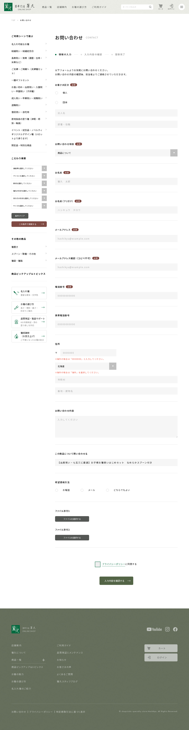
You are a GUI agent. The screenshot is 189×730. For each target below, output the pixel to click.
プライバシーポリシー (41, 711)
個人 (65, 92)
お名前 (62, 172)
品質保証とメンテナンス (70, 652)
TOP (13, 20)
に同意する (119, 564)
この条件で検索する (27, 224)
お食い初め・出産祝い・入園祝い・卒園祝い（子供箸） (26, 89)
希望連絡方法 (62, 482)
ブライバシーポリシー (113, 564)
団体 (65, 102)
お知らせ (61, 659)
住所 (57, 344)
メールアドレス (66, 229)
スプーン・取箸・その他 (23, 253)
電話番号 (63, 286)
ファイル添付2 (62, 529)
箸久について (18, 652)
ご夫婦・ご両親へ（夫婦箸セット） (26, 71)
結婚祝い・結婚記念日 (22, 51)
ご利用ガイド (99, 7)
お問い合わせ (18, 711)
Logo (19, 7)
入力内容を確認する (114, 580)
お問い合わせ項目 (68, 144)
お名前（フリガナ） (67, 201)
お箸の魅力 (17, 674)
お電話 (66, 490)
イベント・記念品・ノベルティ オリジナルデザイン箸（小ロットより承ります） (28, 134)
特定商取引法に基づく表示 (71, 711)
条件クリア (20, 215)
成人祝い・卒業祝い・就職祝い (26, 98)
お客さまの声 (64, 667)
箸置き (14, 247)
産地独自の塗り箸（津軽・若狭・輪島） (25, 121)
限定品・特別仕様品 (21, 145)
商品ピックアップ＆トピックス (28, 273)
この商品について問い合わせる (71, 453)
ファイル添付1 (62, 511)
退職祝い (15, 105)
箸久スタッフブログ (67, 681)
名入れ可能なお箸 (20, 44)
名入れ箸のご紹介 (21, 688)
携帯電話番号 (62, 315)
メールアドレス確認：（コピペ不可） (76, 258)
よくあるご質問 (65, 674)
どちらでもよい (122, 490)
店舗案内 (62, 7)
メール (91, 490)
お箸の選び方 (79, 7)
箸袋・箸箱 (17, 260)
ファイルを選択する (72, 519)
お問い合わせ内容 (64, 410)
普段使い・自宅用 (20, 112)
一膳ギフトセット (20, 80)
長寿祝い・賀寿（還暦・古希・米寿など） (26, 60)
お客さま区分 (65, 84)
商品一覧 (47, 7)
